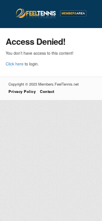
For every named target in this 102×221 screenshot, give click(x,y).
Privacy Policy (22, 91)
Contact (47, 91)
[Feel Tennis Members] (51, 18)
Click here (15, 64)
